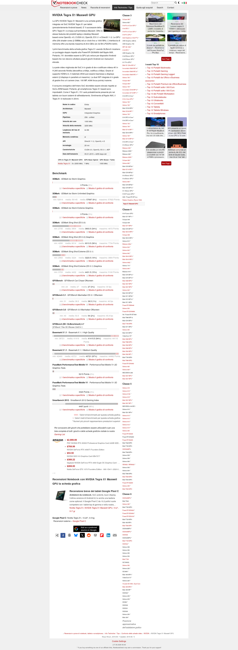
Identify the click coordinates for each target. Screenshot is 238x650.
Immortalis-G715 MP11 (129, 93)
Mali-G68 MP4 (127, 339)
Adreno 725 (126, 102)
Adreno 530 (126, 308)
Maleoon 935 (126, 148)
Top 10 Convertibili (155, 103)
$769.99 (71, 446)
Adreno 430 (126, 330)
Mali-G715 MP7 (127, 130)
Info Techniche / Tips (123, 7)
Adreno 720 (126, 136)
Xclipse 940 (126, 84)
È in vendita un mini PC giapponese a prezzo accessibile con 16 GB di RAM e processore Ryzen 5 (155, 153)
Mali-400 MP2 (126, 587)
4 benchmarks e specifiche (72, 319)
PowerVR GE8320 (128, 510)
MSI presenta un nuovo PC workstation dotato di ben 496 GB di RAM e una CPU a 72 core (177, 132)
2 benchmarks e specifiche (72, 231)
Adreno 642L (126, 262)
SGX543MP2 (126, 532)
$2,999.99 (72, 439)
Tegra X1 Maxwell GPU (130, 204)
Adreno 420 (126, 366)
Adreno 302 (126, 565)
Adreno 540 (126, 290)
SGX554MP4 (126, 449)
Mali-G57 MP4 (127, 376)
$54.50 (70, 452)
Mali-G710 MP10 (127, 139)
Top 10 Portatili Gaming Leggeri (161, 74)
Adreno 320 (126, 504)
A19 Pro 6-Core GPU (129, 25)
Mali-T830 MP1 (127, 526)
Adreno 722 (126, 105)
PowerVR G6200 (127, 483)
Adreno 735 (126, 114)
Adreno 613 (126, 415)
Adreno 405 (126, 486)
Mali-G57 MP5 (127, 287)
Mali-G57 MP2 (127, 400)
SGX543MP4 (126, 498)
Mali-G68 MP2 (127, 348)
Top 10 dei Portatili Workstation (160, 93)
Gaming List (59, 434)
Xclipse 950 (126, 81)
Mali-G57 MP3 (127, 379)
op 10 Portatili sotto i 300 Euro (161, 87)
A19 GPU (125, 28)
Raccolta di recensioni (100, 7)
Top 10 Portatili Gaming (157, 71)
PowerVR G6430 (127, 434)
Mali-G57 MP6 (127, 284)
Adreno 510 (126, 428)
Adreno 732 (126, 123)
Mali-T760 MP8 (127, 324)
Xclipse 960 (126, 19)
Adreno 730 (126, 126)
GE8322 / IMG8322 (128, 464)
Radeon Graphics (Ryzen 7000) (132, 200)
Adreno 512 (126, 425)
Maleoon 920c (126, 244)
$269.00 (71, 466)
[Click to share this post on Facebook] (62, 535)
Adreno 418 (126, 388)
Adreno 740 (126, 87)
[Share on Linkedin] (108, 535)
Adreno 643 (126, 250)
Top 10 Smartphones (156, 113)
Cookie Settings (119, 641)
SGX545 (125, 535)
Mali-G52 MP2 (127, 351)
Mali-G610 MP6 (127, 232)
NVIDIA (146, 633)
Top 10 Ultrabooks (155, 100)
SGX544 (125, 544)
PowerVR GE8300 (128, 513)
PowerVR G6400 (127, 440)
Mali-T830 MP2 (127, 489)
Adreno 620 (126, 370)
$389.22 (71, 459)
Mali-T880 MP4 (127, 342)
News (83, 7)
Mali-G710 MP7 (127, 169)
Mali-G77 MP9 (127, 226)
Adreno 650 (126, 182)
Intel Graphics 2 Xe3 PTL (130, 38)
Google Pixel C (79, 521)
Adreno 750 (126, 77)
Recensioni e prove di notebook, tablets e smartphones (83, 633)
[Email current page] (114, 535)
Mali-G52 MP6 (127, 345)
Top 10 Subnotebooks (156, 97)
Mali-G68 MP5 (127, 281)
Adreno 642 (126, 253)
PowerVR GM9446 (128, 305)
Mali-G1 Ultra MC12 (128, 65)
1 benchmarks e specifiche (72, 188)
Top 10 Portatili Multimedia (158, 67)
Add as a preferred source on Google (89, 528)
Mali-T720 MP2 (127, 541)
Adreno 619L (126, 394)
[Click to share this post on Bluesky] (76, 535)
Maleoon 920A (126, 157)
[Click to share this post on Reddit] (89, 535)
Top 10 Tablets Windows (158, 110)
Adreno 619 (126, 391)
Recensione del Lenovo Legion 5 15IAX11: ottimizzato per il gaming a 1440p (177, 27)
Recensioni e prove (68, 7)
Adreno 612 (126, 418)
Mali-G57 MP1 (127, 403)
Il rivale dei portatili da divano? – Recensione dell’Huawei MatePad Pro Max (155, 49)
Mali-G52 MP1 (127, 354)
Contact (170, 7)
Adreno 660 (126, 163)
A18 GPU (125, 50)
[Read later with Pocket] (95, 535)
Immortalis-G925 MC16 (129, 68)
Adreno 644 (126, 247)
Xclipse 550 (126, 235)
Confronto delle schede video (131, 633)
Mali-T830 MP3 (127, 477)
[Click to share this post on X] (82, 535)
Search (160, 7)
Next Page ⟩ (166, 59)
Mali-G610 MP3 (127, 256)
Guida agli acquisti (144, 7)
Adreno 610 (126, 421)
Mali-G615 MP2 (127, 259)
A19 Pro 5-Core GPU (129, 32)
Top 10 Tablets (153, 106)
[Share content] (57, 535)
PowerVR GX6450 (128, 363)
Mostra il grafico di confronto (100, 188)
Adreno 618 (126, 397)
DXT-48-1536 (126, 47)
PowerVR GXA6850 (128, 311)
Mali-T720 (125, 559)
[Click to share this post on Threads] (69, 535)
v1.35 (53, 473)
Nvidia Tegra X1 (64, 163)
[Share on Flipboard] (101, 535)
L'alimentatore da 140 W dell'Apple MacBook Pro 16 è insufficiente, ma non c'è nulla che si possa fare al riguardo (155, 132)
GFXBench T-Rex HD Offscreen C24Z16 (68, 325)
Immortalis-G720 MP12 (129, 90)
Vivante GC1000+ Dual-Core (131, 584)
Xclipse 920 (126, 160)
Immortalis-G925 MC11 (129, 74)
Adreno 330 (126, 431)
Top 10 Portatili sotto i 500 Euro (161, 90)
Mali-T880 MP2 (127, 360)
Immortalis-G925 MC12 (129, 71)
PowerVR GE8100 (128, 516)
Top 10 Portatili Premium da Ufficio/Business (166, 84)
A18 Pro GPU (126, 35)
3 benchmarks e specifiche (72, 202)
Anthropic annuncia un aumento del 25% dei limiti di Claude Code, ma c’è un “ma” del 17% (177, 153)
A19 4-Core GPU (127, 99)
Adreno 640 (126, 268)
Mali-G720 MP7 (127, 111)
